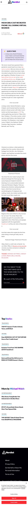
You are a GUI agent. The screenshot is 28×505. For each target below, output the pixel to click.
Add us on (19, 34)
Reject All (14, 498)
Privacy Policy (10, 464)
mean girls (11, 256)
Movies (4, 19)
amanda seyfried (13, 254)
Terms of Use (9, 474)
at (19, 112)
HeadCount (4, 224)
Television (5, 323)
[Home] (8, 453)
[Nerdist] (14, 2)
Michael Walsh (6, 33)
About (7, 460)
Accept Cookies (14, 502)
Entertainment (7, 393)
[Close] (26, 483)
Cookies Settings (14, 494)
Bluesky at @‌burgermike (19, 246)
